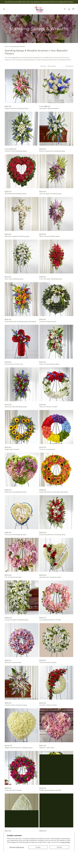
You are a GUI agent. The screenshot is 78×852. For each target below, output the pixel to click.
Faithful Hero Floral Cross (14, 364)
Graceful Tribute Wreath (48, 705)
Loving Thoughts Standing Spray (16, 620)
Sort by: (43, 66)
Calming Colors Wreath (13, 790)
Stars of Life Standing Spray (49, 364)
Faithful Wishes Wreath (47, 662)
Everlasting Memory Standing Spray (52, 534)
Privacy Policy (65, 842)
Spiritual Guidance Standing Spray (17, 236)
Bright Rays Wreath (12, 449)
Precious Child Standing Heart (16, 534)
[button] (4, 9)
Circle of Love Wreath (47, 449)
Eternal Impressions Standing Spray (52, 151)
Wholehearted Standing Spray (15, 193)
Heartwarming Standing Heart (16, 492)
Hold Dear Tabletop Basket (49, 108)
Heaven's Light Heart (46, 748)
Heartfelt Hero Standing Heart (50, 577)
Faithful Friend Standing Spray (16, 151)
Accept (38, 847)
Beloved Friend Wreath (13, 662)
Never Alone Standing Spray (49, 236)
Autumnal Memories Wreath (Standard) (53, 492)
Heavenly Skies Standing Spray (16, 407)
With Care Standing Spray (14, 279)
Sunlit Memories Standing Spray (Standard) (20, 321)
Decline (59, 847)
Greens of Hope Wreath (47, 321)
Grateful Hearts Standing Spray (16, 705)
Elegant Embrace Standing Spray (16, 108)
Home (6, 46)
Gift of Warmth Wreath (13, 577)
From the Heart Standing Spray (50, 279)
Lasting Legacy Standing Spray (50, 193)
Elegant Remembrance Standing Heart (19, 748)
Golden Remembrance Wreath (50, 790)
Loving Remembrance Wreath (50, 620)
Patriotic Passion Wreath (48, 407)
